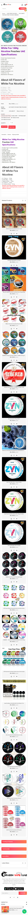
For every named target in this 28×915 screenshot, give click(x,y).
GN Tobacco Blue (5, 117)
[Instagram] (17, 897)
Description (4, 134)
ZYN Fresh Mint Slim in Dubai (14, 545)
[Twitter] (10, 897)
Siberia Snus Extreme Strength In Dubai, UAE (14, 387)
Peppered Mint (22, 115)
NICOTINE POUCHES (12, 13)
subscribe (22, 893)
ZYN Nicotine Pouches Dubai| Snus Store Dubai (14, 671)
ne (4, 66)
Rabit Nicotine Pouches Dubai (14, 766)
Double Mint (14, 115)
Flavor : (3, 114)
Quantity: (3, 122)
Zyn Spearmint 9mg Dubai (14, 418)
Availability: (12, 111)
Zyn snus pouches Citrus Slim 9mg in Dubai (14, 513)
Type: (2, 111)
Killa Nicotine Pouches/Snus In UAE (14, 228)
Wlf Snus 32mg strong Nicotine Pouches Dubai (14, 608)
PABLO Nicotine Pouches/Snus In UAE (14, 323)
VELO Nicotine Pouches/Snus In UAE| (14, 734)
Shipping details (15, 134)
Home (3, 13)
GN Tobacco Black (6, 119)
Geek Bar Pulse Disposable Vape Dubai (18, 908)
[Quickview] (17, 234)
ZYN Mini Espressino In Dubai (14, 260)
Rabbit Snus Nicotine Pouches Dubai (14, 577)
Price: (2, 103)
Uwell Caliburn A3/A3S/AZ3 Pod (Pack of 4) (14, 703)
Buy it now (12, 127)
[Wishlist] (14, 234)
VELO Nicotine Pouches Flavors (14, 798)
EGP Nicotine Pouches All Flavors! (14, 829)
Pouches (15, 51)
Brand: (2, 107)
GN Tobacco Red (15, 117)
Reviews (9, 134)
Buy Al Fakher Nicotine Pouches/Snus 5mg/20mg (14, 292)
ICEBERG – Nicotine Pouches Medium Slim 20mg (14, 639)
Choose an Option (5, 115)
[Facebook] (14, 897)
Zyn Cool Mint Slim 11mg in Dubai (14, 482)
